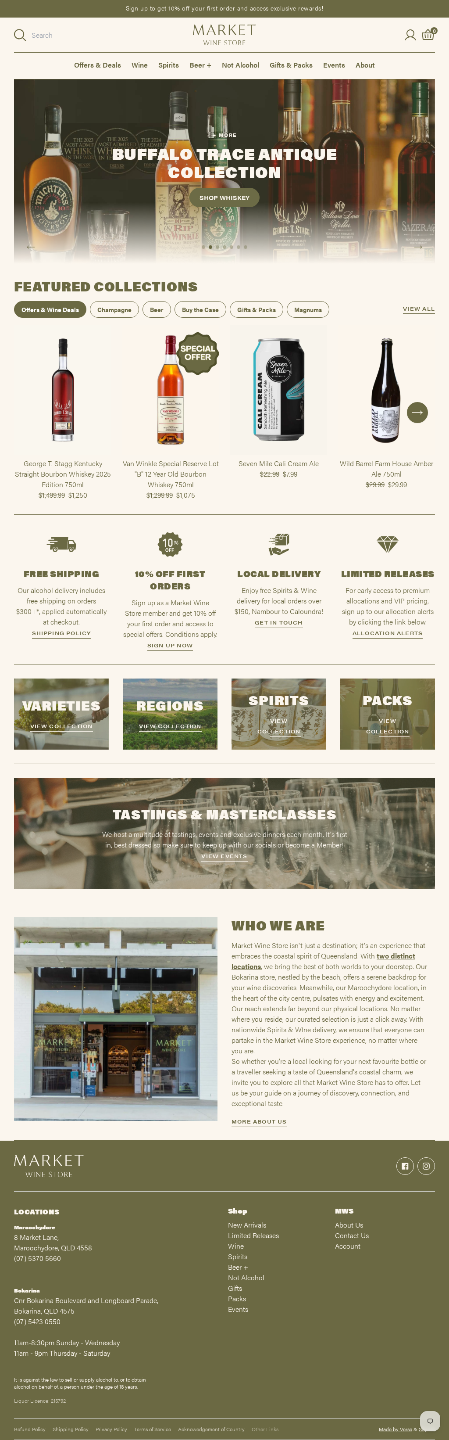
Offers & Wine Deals (50, 309)
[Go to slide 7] (245, 247)
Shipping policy (61, 633)
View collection (61, 726)
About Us (349, 1225)
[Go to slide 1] (203, 247)
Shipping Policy (71, 1429)
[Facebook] (405, 1166)
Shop (237, 1211)
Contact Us (352, 1235)
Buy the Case (200, 309)
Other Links (265, 1429)
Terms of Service (152, 1429)
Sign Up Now (170, 645)
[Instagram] (426, 1166)
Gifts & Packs (291, 65)
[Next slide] (418, 247)
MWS (344, 1211)
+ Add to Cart (63, 454)
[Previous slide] (30, 247)
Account (347, 1246)
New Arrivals (247, 1225)
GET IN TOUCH (279, 622)
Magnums (308, 309)
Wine (140, 65)
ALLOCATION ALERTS (388, 633)
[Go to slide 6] (238, 247)
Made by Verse (395, 1429)
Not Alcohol (240, 65)
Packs (237, 1298)
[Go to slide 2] (210, 247)
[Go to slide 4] (224, 247)
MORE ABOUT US (259, 1121)
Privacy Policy (111, 1429)
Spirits (168, 65)
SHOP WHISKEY (224, 197)
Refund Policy (30, 1429)
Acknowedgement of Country (211, 1429)
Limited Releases (253, 1235)
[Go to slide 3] (217, 247)
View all (419, 308)
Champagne (114, 309)
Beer (157, 309)
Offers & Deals (97, 65)
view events (224, 856)
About (365, 65)
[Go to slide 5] (231, 247)
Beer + (200, 65)
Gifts (235, 1288)
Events (334, 65)
